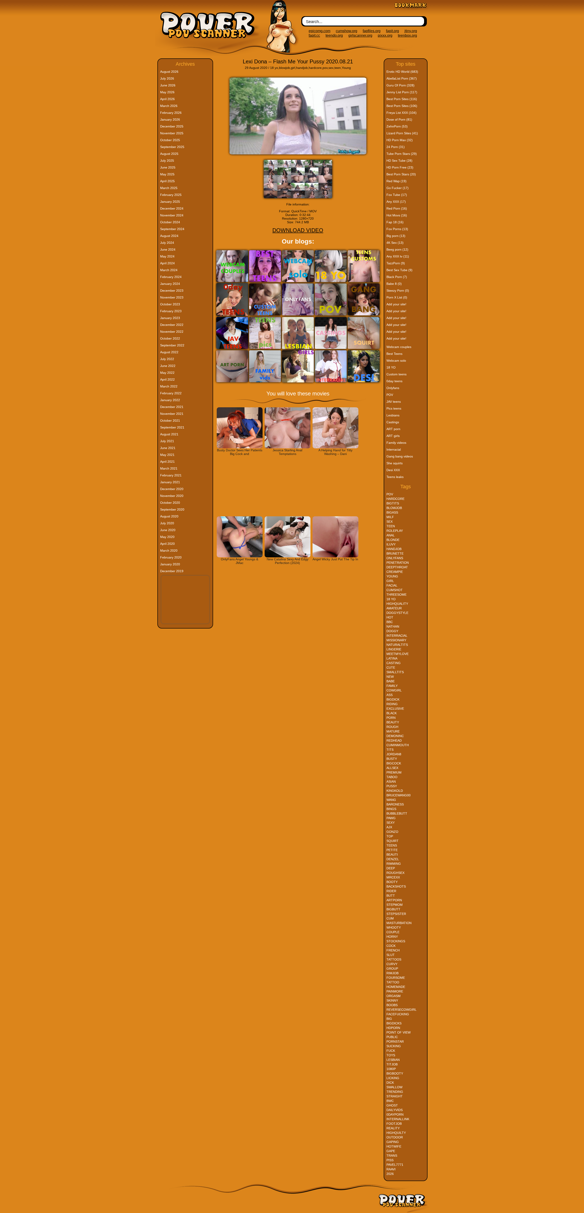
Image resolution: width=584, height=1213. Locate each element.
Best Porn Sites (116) (401, 99)
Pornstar (395, 1041)
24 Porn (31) (395, 147)
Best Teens (394, 354)
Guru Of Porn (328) (400, 85)
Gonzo (392, 832)
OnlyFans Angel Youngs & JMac (239, 561)
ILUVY (391, 544)
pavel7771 (394, 1164)
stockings (395, 941)
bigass (392, 512)
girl (293, 68)
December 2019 (171, 571)
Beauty (392, 722)
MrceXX (393, 877)
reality (393, 1128)
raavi (391, 1169)
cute (390, 667)
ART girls (393, 436)
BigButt (393, 909)
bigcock (393, 763)
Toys (390, 1055)
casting (393, 663)
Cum (390, 918)
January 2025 (170, 201)
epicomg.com (319, 31)
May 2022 (167, 372)
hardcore (315, 68)
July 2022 (167, 359)
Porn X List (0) (396, 297)
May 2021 (167, 455)
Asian (391, 781)
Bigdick (392, 699)
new (390, 676)
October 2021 (170, 420)
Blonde (392, 540)
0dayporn (395, 1114)
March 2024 (168, 270)
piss (390, 1160)
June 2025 (167, 167)
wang (391, 800)
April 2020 (167, 543)
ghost (392, 1105)
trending (394, 1092)
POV (389, 395)
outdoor (394, 1137)
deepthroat (397, 567)
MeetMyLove (397, 654)
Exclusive (395, 708)
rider (391, 891)
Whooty (393, 927)
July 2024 (167, 242)
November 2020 (171, 496)
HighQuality (397, 603)
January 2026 (170, 119)
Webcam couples (398, 347)
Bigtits (392, 503)
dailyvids (394, 1110)
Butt (390, 895)
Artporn (394, 900)
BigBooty (394, 1073)
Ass (389, 695)
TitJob (392, 1064)
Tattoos (393, 959)
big (389, 1019)
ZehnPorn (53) (397, 126)
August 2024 (169, 236)
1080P (391, 1069)
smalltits (395, 672)
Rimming (393, 863)
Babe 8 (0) (394, 284)
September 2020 (172, 509)
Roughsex (395, 873)
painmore (394, 991)
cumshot (394, 590)
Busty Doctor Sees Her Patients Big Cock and (239, 452)
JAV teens (393, 401)
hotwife (393, 1146)
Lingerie (393, 649)
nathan (392, 626)
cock (391, 946)
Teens (391, 845)
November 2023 (171, 297)
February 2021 (171, 475)
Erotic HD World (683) (402, 71)
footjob (394, 1123)
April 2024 (167, 263)
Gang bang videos (399, 456)
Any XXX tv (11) (397, 256)
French (393, 950)
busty (391, 759)
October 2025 (170, 140)
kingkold (394, 790)
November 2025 (171, 133)
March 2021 (168, 468)
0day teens (394, 381)
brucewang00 (398, 795)
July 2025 (167, 160)
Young (346, 68)
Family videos (396, 442)
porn (391, 717)
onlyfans (394, 558)
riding (392, 704)
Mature (393, 731)
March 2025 (168, 188)
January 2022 (170, 400)
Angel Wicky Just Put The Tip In (335, 559)
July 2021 (167, 441)
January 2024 (170, 284)
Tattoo (392, 982)
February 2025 (171, 195)
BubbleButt (396, 813)
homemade (395, 987)
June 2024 (167, 249)
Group (392, 968)
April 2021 (167, 461)
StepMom (394, 905)
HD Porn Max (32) (399, 140)
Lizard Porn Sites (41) (402, 133)
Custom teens (396, 374)
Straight (394, 1096)
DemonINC (395, 736)
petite (392, 850)
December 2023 (171, 290)
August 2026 (169, 71)
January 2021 (170, 482)
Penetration (397, 562)
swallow (394, 1087)
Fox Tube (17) (396, 195)
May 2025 (167, 174)
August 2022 (169, 352)
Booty (392, 882)
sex (331, 68)
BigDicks (394, 1023)
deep (390, 868)
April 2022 (167, 379)
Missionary (396, 640)
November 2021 (171, 414)
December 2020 (171, 489)
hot (389, 617)
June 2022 (167, 366)
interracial (396, 635)
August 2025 (169, 154)
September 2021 (172, 427)
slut (390, 955)
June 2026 (167, 85)
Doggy (392, 631)
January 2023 (170, 318)
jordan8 (393, 754)
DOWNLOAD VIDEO (297, 230)
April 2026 (167, 99)
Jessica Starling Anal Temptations (287, 452)
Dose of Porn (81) (399, 119)
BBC (389, 622)
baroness (395, 804)
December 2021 (171, 407)
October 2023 (170, 304)
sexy (390, 822)
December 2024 (171, 208)
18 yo (274, 68)
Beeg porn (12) (397, 249)
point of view (398, 1032)
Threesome (396, 594)
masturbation (399, 923)
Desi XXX (393, 470)
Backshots (396, 886)
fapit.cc (314, 35)
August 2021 (169, 434)
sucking (393, 1046)
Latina (391, 658)
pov (325, 68)
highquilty (396, 1133)
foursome (395, 977)
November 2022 (171, 331)
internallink (397, 1119)
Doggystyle (397, 613)
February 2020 (171, 557)
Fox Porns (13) (397, 229)
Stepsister (396, 914)
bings (391, 809)
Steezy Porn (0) (397, 290)
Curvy (391, 964)
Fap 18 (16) (395, 222)
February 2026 (171, 112)
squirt (392, 841)
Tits (390, 749)
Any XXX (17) (396, 201)
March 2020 (168, 550)
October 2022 (170, 338)
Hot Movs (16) (396, 215)
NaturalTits (397, 645)
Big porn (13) (395, 236)
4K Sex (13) (395, 242)
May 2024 (167, 256)
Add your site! (396, 304)
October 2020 (170, 502)
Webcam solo (396, 360)
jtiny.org (410, 31)
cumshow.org (346, 31)
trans (391, 1155)
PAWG (391, 818)
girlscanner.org (360, 35)
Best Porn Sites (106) (401, 106)
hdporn (393, 1028)
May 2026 (167, 92)
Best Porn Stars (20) (401, 174)
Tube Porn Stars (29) (401, 154)
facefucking (397, 1014)
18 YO (391, 367)
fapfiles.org (372, 31)
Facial (391, 585)
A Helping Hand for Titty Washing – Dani (335, 452)
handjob (302, 68)
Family (392, 686)
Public (392, 1037)
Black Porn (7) (396, 277)
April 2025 (167, 181)
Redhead (394, 740)
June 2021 (167, 448)
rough (392, 727)
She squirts (394, 463)
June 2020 (167, 530)
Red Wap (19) (396, 181)
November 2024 (171, 215)
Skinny (392, 1000)
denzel (392, 859)
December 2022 (171, 325)
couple (392, 932)
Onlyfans (392, 388)
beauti (392, 854)
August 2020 (169, 516)
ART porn (393, 429)
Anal (390, 535)
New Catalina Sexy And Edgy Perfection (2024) (287, 561)
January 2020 (170, 564)
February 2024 (171, 277)
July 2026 (167, 78)
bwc (390, 1101)
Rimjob (392, 973)
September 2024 (172, 229)
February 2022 (171, 393)
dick (390, 1082)
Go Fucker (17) (397, 188)
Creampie (394, 572)
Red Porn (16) (396, 208)
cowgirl (394, 690)
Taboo (391, 777)
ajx (389, 827)
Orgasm (393, 996)
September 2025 (172, 147)
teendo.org (334, 35)
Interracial (393, 449)
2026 (390, 1174)
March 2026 (168, 106)
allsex (392, 768)
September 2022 (172, 345)
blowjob (284, 68)
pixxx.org (385, 35)
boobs (392, 1005)
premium (394, 772)
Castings (392, 422)
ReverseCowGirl (401, 1009)
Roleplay (394, 530)
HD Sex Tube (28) (399, 160)
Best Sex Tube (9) (399, 270)
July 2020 (167, 523)
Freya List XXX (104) (401, 112)
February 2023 (171, 311)
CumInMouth (397, 745)
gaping (392, 1142)
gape (390, 1151)
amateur (394, 608)
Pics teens (393, 408)
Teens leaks (395, 477)
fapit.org (392, 31)
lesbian (393, 1060)
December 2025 (171, 126)
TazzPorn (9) (395, 263)
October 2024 (170, 222)
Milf (390, 517)
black (391, 713)
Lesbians (392, 415)
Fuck (390, 1050)
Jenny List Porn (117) (401, 92)
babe (390, 681)
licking (392, 1078)
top (389, 836)
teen (337, 68)
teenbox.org (407, 35)
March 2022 (168, 386)
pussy (391, 786)
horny (392, 936)
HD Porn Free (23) (399, 167)
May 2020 (167, 537)
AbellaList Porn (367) (401, 78)
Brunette (395, 553)
